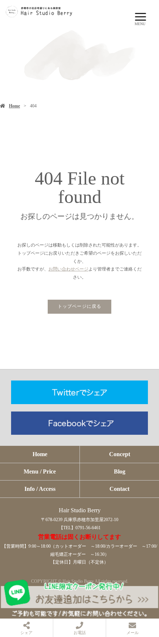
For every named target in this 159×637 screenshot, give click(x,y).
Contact (119, 489)
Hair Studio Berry (80, 510)
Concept (119, 454)
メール (132, 632)
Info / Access (39, 489)
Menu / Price (40, 471)
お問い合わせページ (68, 269)
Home (14, 106)
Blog (119, 471)
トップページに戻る (80, 306)
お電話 (80, 632)
